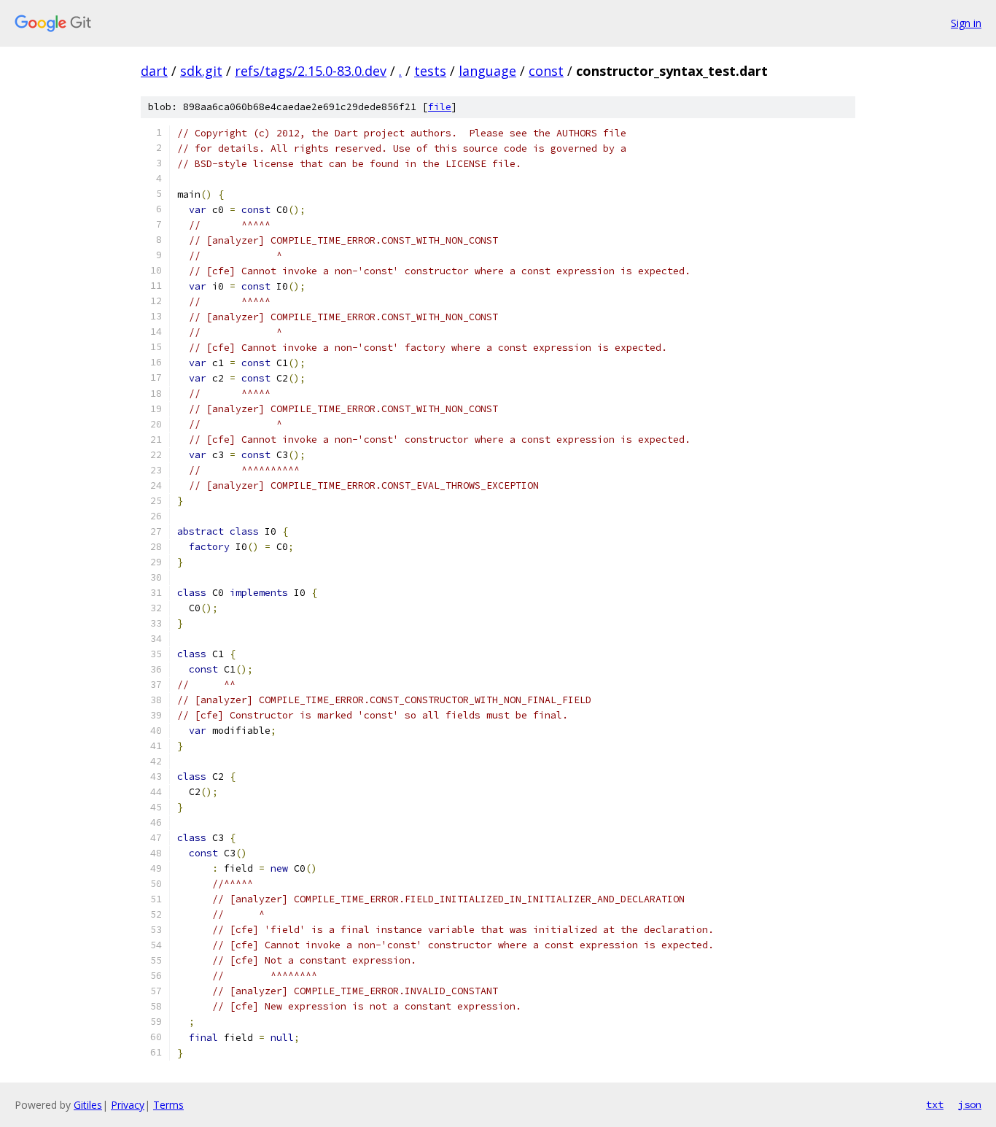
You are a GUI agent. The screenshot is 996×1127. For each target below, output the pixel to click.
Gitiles (88, 1105)
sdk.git (201, 71)
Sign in (966, 23)
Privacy (127, 1105)
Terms (168, 1105)
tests (430, 71)
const (546, 71)
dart (154, 71)
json (969, 1104)
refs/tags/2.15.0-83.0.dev (310, 71)
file (439, 107)
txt (935, 1104)
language (487, 71)
